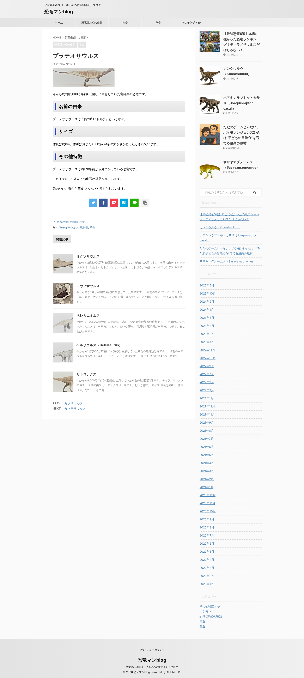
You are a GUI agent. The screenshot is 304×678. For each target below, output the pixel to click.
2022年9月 (207, 366)
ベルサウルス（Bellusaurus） (99, 345)
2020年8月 (207, 527)
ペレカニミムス (88, 315)
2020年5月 (207, 551)
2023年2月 (207, 333)
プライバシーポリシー (152, 649)
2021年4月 (207, 463)
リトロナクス (86, 374)
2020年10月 (208, 511)
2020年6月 (207, 543)
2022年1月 (207, 398)
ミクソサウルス (88, 256)
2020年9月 (207, 519)
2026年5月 (207, 285)
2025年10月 (208, 293)
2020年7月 (207, 535)
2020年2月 (207, 575)
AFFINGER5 (173, 672)
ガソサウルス (73, 403)
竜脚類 (84, 227)
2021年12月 (207, 406)
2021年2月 (207, 479)
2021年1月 (206, 487)
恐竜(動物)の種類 (91, 22)
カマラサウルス (75, 409)
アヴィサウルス (88, 286)
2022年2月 (207, 390)
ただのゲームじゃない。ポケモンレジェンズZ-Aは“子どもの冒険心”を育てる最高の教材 (230, 251)
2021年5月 (207, 454)
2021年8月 (207, 430)
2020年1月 (207, 584)
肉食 (125, 22)
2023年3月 (207, 325)
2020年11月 (207, 503)
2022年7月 (207, 374)
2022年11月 (207, 350)
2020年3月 (207, 567)
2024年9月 (207, 301)
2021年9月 (207, 422)
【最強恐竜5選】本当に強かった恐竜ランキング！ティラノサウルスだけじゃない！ (229, 216)
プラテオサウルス (67, 227)
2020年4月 (207, 559)
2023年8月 (207, 317)
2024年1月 (207, 309)
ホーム (59, 22)
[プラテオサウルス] (124, 203)
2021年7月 (207, 438)
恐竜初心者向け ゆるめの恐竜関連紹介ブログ (152, 666)
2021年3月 (207, 471)
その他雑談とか (191, 22)
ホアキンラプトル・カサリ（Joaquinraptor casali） (241, 103)
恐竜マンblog (58, 11)
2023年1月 (207, 342)
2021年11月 (207, 414)
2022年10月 (207, 358)
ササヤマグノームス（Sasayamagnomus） (228, 261)
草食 (158, 22)
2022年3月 (207, 382)
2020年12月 (207, 495)
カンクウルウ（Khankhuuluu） (220, 227)
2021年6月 (207, 446)
